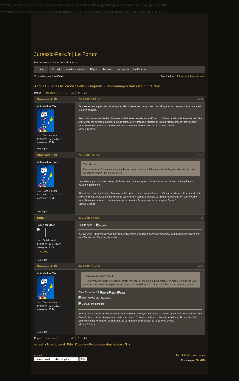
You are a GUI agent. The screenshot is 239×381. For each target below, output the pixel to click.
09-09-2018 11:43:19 (89, 266)
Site (41, 69)
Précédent (49, 92)
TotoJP (42, 217)
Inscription (123, 69)
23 (78, 92)
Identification (139, 69)
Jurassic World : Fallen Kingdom (76, 86)
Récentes (182, 76)
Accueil (56, 69)
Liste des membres (74, 69)
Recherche (108, 69)
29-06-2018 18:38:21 (89, 99)
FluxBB (200, 360)
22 (72, 92)
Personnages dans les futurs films (133, 86)
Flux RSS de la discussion (190, 355)
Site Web (44, 252)
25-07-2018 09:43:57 (89, 217)
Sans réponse (196, 76)
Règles (94, 69)
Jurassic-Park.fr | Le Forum (65, 54)
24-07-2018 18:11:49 (89, 155)
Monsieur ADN (47, 99)
